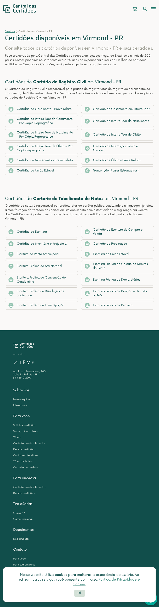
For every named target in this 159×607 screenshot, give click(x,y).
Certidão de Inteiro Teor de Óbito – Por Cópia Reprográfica (44, 148)
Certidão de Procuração (110, 243)
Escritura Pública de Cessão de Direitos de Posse (120, 266)
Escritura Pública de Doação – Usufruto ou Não (120, 293)
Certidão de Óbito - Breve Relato (117, 160)
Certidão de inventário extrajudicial (42, 243)
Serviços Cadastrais (25, 431)
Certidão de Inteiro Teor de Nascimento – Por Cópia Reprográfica (45, 134)
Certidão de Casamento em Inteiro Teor (121, 109)
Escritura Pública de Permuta (112, 305)
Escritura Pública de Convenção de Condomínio (41, 279)
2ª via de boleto (23, 461)
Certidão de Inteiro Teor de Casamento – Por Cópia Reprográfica (45, 121)
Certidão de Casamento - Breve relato (44, 109)
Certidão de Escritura (32, 231)
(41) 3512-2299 (22, 377)
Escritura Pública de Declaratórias (116, 279)
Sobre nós (21, 390)
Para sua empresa (24, 564)
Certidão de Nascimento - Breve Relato (45, 160)
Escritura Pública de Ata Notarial (39, 266)
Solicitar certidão (24, 425)
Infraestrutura (21, 405)
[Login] (144, 8)
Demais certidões (24, 449)
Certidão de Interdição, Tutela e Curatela (115, 148)
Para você (21, 416)
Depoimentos (23, 530)
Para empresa (24, 478)
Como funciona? (23, 519)
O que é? (19, 513)
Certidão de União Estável (35, 170)
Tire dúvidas (23, 504)
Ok (79, 593)
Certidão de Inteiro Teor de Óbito (117, 134)
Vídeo (16, 437)
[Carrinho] (134, 8)
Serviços (10, 31)
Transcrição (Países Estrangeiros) (116, 170)
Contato (20, 549)
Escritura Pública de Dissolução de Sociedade (40, 293)
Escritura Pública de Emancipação (40, 305)
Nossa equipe (21, 399)
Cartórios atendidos (25, 455)
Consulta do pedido (25, 467)
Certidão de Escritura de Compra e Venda (118, 232)
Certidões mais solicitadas (29, 443)
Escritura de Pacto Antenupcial (38, 254)
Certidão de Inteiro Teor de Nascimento (121, 121)
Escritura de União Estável (111, 254)
